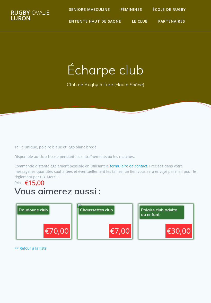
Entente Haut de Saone (95, 21)
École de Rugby (169, 9)
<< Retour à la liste (30, 248)
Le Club (140, 21)
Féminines (131, 9)
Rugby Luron (30, 15)
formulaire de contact (128, 166)
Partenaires (171, 21)
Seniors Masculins (89, 9)
